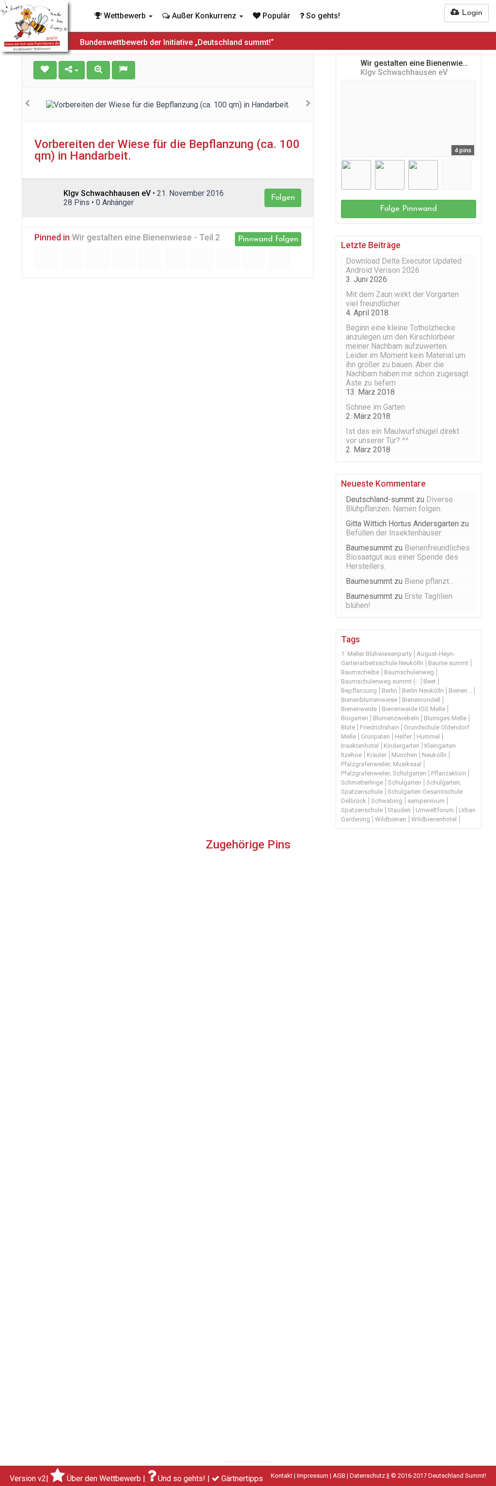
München (404, 754)
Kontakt (282, 1475)
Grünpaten (375, 736)
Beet (429, 681)
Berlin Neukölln (423, 690)
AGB (339, 1475)
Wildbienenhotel (434, 819)
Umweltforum (435, 810)
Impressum (312, 1475)
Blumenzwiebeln (396, 718)
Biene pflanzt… (429, 581)
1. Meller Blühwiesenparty (376, 653)
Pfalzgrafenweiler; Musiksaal (381, 764)
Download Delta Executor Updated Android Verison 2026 (404, 265)
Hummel (428, 736)
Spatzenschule (362, 810)
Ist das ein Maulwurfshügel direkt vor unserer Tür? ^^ (402, 436)
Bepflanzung (359, 690)
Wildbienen (390, 819)
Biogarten (354, 718)
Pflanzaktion (448, 773)
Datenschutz (367, 1475)
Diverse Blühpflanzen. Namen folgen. (399, 504)
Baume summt (448, 663)
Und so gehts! (181, 1478)
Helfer (403, 736)
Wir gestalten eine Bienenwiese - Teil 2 (146, 237)
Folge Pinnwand (408, 209)
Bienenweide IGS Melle (413, 709)
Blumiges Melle (445, 718)
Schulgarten (404, 782)
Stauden (399, 810)
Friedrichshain (379, 727)
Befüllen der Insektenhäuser (393, 532)
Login (470, 13)
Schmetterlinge (362, 782)
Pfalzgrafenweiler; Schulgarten (383, 773)
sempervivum (426, 800)
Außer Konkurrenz (204, 15)
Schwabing (387, 800)
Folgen (283, 197)
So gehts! (322, 15)
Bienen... (460, 690)
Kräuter (377, 754)
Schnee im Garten (375, 407)
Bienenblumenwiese (369, 699)
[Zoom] (98, 70)
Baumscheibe (360, 672)
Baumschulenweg (409, 672)
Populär (275, 15)
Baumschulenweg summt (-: (379, 681)
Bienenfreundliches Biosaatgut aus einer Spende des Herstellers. (408, 557)
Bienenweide (359, 709)
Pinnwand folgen (268, 239)
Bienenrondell (421, 699)
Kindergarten (401, 745)
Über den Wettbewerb (104, 1478)
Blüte (348, 727)
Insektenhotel (360, 745)
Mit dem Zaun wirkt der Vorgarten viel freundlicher (402, 299)
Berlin (389, 690)
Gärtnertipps (242, 1478)
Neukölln (434, 754)
